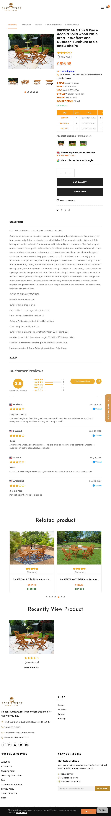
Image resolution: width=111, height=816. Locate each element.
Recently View (72, 24)
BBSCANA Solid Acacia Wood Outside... (79, 579)
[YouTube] (20, 744)
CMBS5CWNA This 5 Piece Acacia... (32, 579)
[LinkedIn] (26, 744)
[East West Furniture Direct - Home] (27, 702)
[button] (99, 381)
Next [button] (52, 83)
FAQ (3, 780)
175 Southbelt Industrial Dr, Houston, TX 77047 (27, 721)
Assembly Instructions (11, 784)
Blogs (3, 798)
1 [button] (25, 92)
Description (26, 24)
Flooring (62, 718)
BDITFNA (61, 155)
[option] (32, 561)
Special (61, 714)
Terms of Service (9, 793)
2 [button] (28, 92)
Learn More (21, 812)
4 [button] (34, 92)
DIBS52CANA (31, 667)
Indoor (61, 705)
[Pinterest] (15, 744)
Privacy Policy (7, 789)
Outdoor (62, 709)
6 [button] (61, 597)
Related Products (53, 24)
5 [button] (37, 92)
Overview (12, 24)
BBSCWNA (69, 155)
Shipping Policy (8, 771)
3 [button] (31, 92)
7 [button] (64, 597)
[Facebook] (3, 744)
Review (38, 24)
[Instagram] (9, 744)
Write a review (82, 381)
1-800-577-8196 (12, 727)
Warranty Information (11, 775)
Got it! (88, 811)
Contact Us (6, 766)
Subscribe (102, 788)
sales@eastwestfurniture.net (19, 732)
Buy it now (80, 191)
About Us (5, 762)
